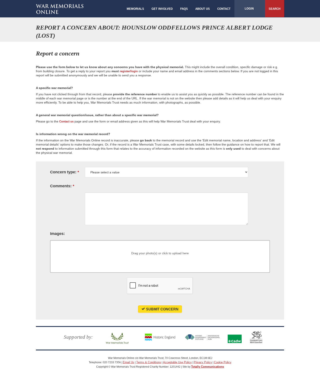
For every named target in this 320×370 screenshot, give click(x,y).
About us (202, 8)
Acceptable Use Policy (177, 362)
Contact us (66, 121)
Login (249, 8)
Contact (224, 8)
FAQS (184, 8)
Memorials (135, 8)
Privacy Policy (203, 362)
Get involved (162, 8)
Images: (57, 234)
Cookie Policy (222, 362)
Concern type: (63, 172)
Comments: (61, 186)
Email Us (128, 362)
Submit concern (162, 309)
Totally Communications (207, 366)
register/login (129, 71)
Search (274, 8)
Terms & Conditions (148, 362)
